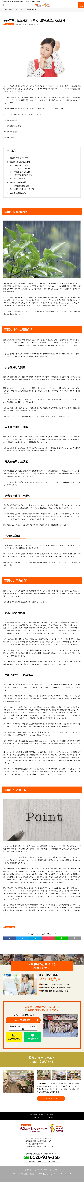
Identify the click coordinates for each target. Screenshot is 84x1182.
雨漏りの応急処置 (18, 182)
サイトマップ (37, 1170)
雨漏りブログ (9, 24)
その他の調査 (19, 178)
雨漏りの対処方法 (18, 192)
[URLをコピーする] (74, 938)
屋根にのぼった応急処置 (24, 189)
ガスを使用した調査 (22, 168)
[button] (9, 938)
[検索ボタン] (3, 5)
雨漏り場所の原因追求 (20, 161)
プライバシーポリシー (51, 1170)
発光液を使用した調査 (23, 175)
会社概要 (28, 1170)
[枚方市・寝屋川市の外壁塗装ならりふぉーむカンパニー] (42, 5)
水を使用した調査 (21, 165)
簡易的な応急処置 (21, 185)
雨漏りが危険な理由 (19, 157)
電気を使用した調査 (22, 171)
